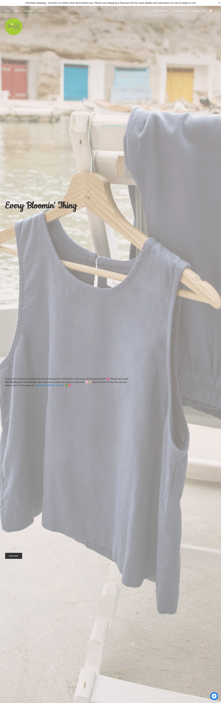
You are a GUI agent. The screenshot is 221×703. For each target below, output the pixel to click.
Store (7, 10)
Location (29, 10)
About (18, 10)
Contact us (43, 10)
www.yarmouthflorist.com (48, 385)
